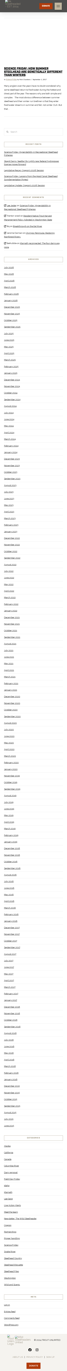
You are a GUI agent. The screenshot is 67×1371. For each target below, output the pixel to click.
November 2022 (12, 544)
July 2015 (8, 1119)
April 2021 (9, 670)
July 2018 (9, 881)
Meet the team (11, 1212)
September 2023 (12, 478)
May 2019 (8, 815)
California (8, 1152)
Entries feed (9, 1311)
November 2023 (12, 465)
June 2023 (9, 498)
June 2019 (9, 809)
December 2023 (12, 459)
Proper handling (12, 1238)
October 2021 (10, 630)
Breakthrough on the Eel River (27, 226)
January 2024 (10, 452)
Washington (10, 1278)
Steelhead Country (13, 1258)
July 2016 (9, 1040)
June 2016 (9, 1046)
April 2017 (9, 980)
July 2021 (8, 650)
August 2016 (10, 1033)
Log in (7, 1305)
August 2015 (10, 1112)
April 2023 (9, 511)
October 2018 (10, 861)
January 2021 (10, 690)
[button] (58, 6)
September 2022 (12, 558)
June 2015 (9, 1126)
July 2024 (9, 413)
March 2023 (10, 518)
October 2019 (10, 782)
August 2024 (10, 406)
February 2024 (11, 446)
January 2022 (10, 610)
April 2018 (9, 901)
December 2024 (12, 380)
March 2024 (10, 439)
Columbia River (11, 1166)
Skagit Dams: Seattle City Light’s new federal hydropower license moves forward (31, 163)
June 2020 (9, 736)
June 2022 (9, 577)
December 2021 (12, 617)
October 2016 (10, 1020)
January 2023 (10, 531)
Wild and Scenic (12, 1284)
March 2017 (9, 987)
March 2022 (10, 597)
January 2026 (11, 300)
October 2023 (10, 472)
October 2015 (10, 1099)
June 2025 (9, 340)
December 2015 (12, 1086)
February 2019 (11, 835)
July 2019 (8, 802)
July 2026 (9, 267)
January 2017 (10, 1000)
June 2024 (9, 419)
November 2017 (12, 934)
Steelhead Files (11, 1271)
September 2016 (12, 1026)
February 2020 (11, 762)
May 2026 (9, 274)
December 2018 (12, 848)
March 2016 (10, 1066)
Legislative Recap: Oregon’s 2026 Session (24, 170)
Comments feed (12, 1318)
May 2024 (9, 426)
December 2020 (12, 696)
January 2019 (10, 842)
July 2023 (8, 492)
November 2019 (12, 776)
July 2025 (8, 333)
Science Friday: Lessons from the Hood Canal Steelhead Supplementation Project (31, 178)
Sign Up (50, 1357)
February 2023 (11, 525)
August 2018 (10, 875)
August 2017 (10, 954)
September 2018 (12, 868)
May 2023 (8, 505)
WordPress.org (11, 1325)
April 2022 (9, 591)
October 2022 (10, 551)
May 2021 (8, 663)
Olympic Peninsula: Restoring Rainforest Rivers (29, 235)
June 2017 (9, 967)
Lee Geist (8, 1199)
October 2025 (10, 320)
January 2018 (10, 921)
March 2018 (10, 908)
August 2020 (10, 723)
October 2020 (11, 710)
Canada (7, 1159)
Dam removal (11, 1172)
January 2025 (10, 373)
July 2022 (8, 571)
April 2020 (9, 749)
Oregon (7, 1225)
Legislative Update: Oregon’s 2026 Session (24, 185)
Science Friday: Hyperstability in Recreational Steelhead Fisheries (31, 154)
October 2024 (10, 393)
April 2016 (9, 1059)
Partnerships (10, 1232)
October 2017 (10, 941)
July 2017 (8, 960)
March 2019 (10, 828)
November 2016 (12, 1013)
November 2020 (12, 703)
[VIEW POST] (33, 43)
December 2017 (12, 927)
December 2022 (12, 538)
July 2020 (9, 729)
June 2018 (9, 888)
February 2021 (11, 683)
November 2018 (12, 855)
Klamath (8, 1192)
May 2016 (9, 1053)
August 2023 (10, 485)
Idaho (6, 1185)
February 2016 (11, 1073)
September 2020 (12, 716)
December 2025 (12, 307)
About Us (18, 1357)
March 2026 (10, 287)
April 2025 (9, 353)
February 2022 (11, 604)
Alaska (7, 1146)
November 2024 (12, 386)
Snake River (10, 1251)
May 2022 (8, 584)
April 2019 (9, 822)
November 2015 (12, 1093)
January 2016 (10, 1079)
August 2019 (10, 795)
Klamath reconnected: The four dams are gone (32, 245)
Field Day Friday (12, 1179)
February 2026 (11, 294)
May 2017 (8, 974)
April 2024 (9, 432)
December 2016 (12, 1007)
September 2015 (12, 1106)
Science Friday (11, 79)
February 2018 (11, 914)
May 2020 (9, 743)
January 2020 (11, 769)
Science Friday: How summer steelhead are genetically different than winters (33, 72)
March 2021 (9, 677)
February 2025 (11, 366)
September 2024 (12, 399)
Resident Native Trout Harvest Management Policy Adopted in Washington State (28, 218)
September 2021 (12, 637)
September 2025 (12, 327)
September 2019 (12, 789)
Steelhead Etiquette (13, 1265)
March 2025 (10, 360)
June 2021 (9, 657)
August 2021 (10, 644)
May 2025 (8, 347)
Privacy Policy (34, 1357)
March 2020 (10, 756)
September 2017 (12, 947)
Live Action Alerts (12, 1205)
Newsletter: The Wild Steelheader (20, 1218)
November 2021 (12, 624)
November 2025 (12, 314)
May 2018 (9, 894)
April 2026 (9, 280)
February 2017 (11, 993)
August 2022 (10, 564)
